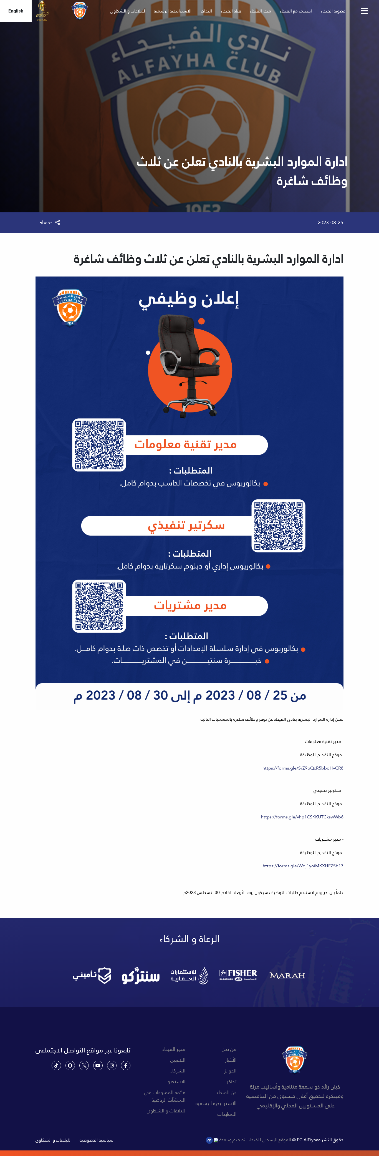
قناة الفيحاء (231, 11)
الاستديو (176, 1081)
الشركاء (177, 1070)
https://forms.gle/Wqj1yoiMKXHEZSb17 (303, 866)
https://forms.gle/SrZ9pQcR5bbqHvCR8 (302, 768)
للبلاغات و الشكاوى (127, 11)
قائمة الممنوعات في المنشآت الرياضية (164, 1096)
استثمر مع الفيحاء (296, 11)
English (15, 11)
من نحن (229, 1049)
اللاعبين (177, 1060)
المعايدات (227, 1114)
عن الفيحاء (226, 1092)
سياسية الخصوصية (96, 1140)
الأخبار (230, 1060)
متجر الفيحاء (260, 11)
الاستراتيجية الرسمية (172, 11)
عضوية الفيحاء (333, 11)
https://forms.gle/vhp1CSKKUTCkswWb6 (302, 817)
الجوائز (230, 1070)
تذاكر (231, 1081)
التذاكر (206, 11)
